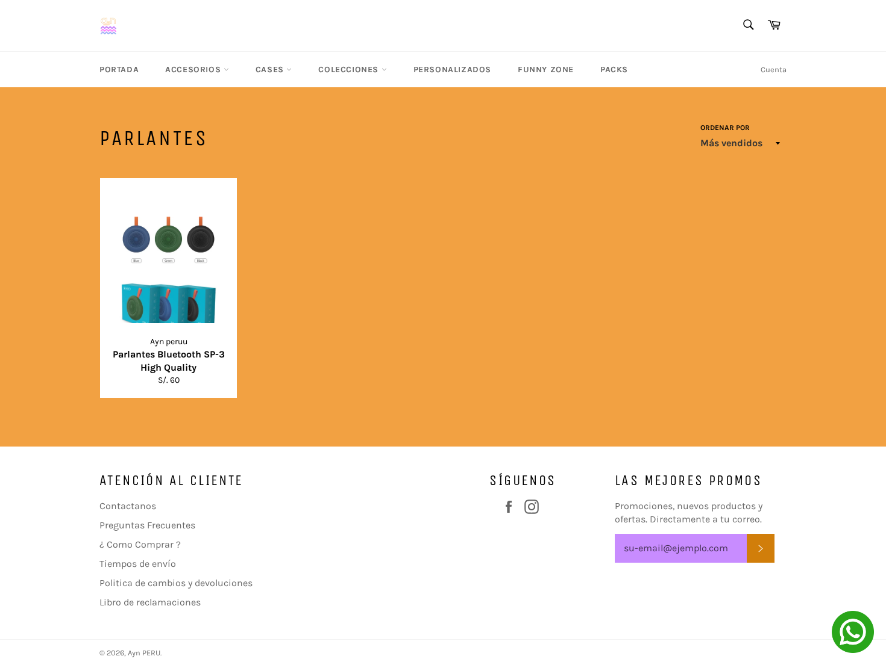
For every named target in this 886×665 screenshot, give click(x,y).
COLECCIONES (349, 69)
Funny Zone (546, 69)
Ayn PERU (144, 652)
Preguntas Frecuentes (147, 525)
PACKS (614, 69)
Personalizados (452, 69)
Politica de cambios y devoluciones (176, 583)
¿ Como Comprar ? (140, 544)
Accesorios (194, 69)
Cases (271, 69)
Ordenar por (725, 127)
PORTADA (119, 69)
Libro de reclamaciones (150, 602)
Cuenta (774, 69)
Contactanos (127, 506)
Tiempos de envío (137, 563)
